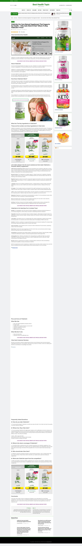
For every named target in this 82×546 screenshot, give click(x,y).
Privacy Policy (45, 10)
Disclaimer (34, 10)
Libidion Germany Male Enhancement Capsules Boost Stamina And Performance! (42, 13)
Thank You (58, 10)
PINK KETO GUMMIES (58, 79)
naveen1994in (14, 29)
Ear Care (13, 21)
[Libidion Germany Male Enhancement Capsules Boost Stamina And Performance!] (25, 14)
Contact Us (29, 10)
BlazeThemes (49, 541)
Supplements (52, 10)
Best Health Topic (41, 4)
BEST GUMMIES (58, 143)
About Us (23, 10)
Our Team (39, 10)
